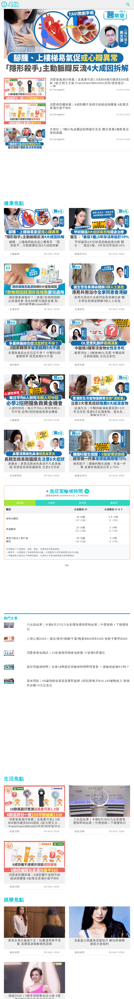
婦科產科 (14, 364)
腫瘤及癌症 (81, 254)
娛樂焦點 (14, 899)
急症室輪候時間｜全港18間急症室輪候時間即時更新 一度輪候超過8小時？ (78, 666)
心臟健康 (14, 254)
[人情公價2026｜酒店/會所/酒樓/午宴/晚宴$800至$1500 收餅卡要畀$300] (9, 641)
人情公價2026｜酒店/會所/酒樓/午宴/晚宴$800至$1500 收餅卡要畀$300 (77, 638)
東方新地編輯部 (57, 90)
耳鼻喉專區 (16, 475)
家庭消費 (14, 831)
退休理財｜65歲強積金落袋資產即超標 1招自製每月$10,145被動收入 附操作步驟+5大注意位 (78, 683)
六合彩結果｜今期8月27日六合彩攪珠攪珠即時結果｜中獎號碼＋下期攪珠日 (77, 627)
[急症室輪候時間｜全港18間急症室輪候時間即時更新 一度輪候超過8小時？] (9, 669)
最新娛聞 (14, 952)
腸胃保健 (79, 364)
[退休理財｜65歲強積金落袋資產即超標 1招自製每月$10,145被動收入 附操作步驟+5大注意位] (9, 684)
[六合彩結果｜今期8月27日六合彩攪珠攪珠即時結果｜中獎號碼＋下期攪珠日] (9, 627)
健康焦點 (14, 203)
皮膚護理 (14, 309)
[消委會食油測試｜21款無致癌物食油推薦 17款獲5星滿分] (9, 655)
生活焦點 (14, 778)
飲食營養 (79, 420)
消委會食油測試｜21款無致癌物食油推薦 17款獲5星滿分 (66, 652)
